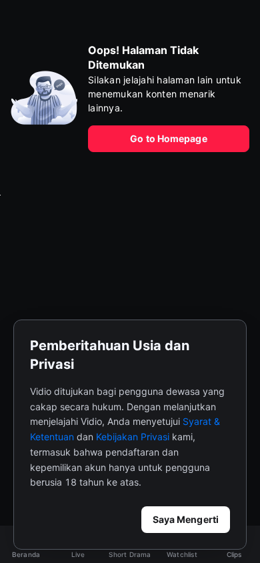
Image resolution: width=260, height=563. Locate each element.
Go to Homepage (168, 138)
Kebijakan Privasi (132, 436)
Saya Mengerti (186, 519)
